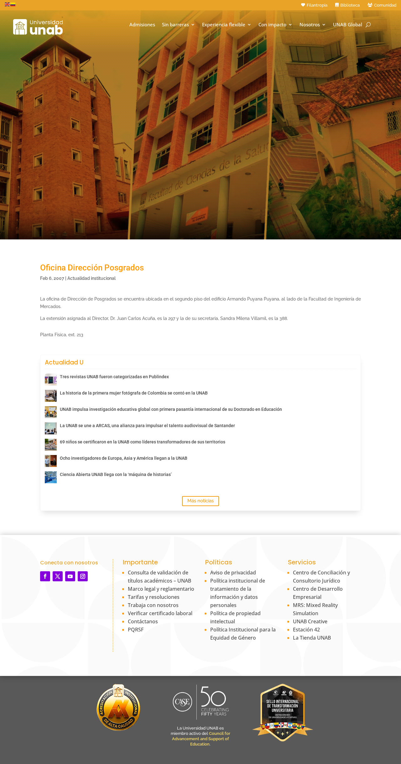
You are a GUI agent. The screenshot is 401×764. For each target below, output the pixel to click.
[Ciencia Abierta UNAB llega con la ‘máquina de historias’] (51, 477)
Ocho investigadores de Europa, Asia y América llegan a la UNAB (123, 458)
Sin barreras (175, 25)
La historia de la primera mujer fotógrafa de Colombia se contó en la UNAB (134, 392)
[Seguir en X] (58, 576)
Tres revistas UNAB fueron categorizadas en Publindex (114, 376)
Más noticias (200, 501)
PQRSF (135, 629)
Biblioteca (350, 5)
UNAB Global (347, 25)
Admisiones (142, 25)
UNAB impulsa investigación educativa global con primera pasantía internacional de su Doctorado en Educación (171, 409)
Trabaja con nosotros (153, 605)
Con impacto (272, 25)
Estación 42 (306, 629)
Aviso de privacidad (233, 572)
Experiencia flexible (223, 25)
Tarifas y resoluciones (154, 597)
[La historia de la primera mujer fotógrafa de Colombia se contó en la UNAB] (51, 396)
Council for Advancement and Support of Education (201, 738)
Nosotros (309, 25)
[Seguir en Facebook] (45, 576)
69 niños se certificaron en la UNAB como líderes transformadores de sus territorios (142, 441)
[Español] (13, 4)
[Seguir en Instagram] (83, 576)
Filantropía (317, 5)
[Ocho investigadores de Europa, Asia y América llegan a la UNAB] (51, 461)
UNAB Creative (310, 621)
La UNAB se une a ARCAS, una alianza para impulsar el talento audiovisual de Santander (147, 425)
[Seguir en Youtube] (70, 576)
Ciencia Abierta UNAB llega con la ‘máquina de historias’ (116, 474)
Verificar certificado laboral (160, 613)
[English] (7, 4)
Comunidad (385, 5)
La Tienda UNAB (312, 637)
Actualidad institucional (91, 278)
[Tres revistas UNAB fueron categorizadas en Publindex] (51, 379)
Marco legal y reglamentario (161, 588)
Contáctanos (143, 621)
